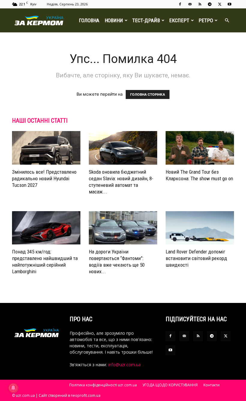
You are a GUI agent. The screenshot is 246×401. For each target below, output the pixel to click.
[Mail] (189, 4)
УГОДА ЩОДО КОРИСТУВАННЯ (170, 385)
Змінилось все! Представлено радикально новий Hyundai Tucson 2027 (44, 178)
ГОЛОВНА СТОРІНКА (147, 94)
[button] (227, 20)
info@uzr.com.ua (124, 364)
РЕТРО (206, 20)
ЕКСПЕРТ (179, 20)
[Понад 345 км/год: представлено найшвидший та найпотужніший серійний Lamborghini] (46, 228)
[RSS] (199, 4)
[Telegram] (209, 4)
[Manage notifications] (13, 388)
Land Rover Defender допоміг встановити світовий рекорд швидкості (196, 258)
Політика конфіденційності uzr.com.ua (103, 385)
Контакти (211, 385)
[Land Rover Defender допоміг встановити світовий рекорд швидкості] (200, 228)
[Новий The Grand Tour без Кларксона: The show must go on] (200, 148)
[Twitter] (219, 4)
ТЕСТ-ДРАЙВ (146, 20)
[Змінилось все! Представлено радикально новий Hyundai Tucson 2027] (46, 148)
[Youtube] (229, 4)
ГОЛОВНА (89, 20)
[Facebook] (180, 4)
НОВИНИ (114, 20)
